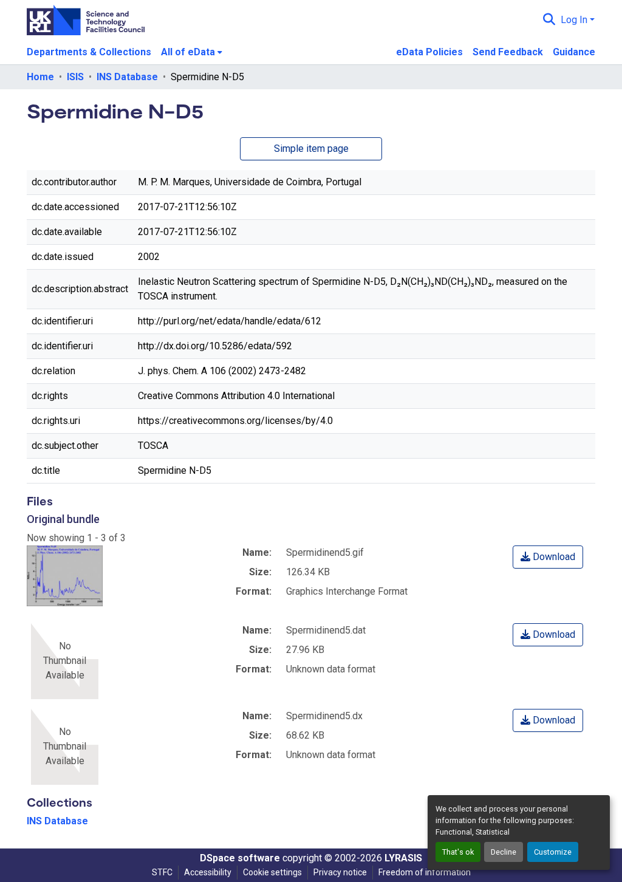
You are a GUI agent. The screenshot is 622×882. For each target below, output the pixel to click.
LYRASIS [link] (403, 858)
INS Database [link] (127, 77)
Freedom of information (424, 872)
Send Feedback (508, 52)
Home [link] (40, 77)
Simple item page (311, 148)
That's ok (458, 851)
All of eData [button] (188, 52)
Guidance (574, 52)
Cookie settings (272, 872)
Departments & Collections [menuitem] (89, 52)
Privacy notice (340, 872)
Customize (553, 851)
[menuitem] (191, 52)
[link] (548, 557)
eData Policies (429, 52)
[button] (549, 20)
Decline (503, 851)
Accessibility (207, 872)
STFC (162, 872)
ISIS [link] (75, 77)
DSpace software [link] (240, 858)
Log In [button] (575, 20)
